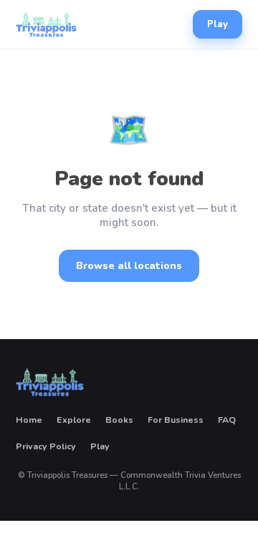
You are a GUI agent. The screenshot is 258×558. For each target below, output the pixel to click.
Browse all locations (129, 266)
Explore (74, 419)
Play (217, 24)
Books (119, 419)
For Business (176, 419)
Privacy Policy (46, 446)
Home (29, 419)
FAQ (227, 419)
